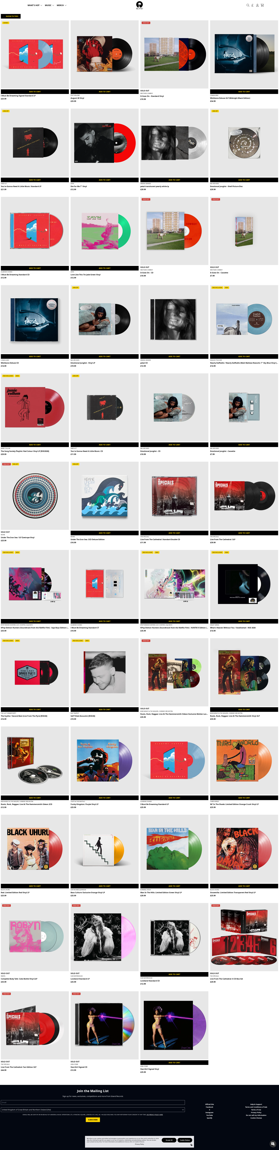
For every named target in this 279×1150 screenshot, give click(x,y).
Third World (214, 801)
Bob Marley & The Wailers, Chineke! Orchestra (156, 711)
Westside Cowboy (146, 93)
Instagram (209, 1112)
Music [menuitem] (48, 5)
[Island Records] (139, 5)
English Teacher (216, 360)
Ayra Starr (74, 1064)
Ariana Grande (145, 184)
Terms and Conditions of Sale (256, 1107)
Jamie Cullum (5, 448)
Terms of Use (256, 1110)
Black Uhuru (5, 890)
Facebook (209, 1107)
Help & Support (256, 1104)
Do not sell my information (256, 1115)
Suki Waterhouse (77, 976)
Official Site (209, 1104)
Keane (3, 535)
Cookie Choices (256, 1118)
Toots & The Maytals (78, 801)
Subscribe (93, 1120)
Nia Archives (214, 184)
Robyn (3, 976)
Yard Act (4, 184)
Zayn (72, 184)
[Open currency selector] (252, 5)
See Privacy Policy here (155, 1115)
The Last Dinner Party (8, 713)
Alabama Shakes (6, 272)
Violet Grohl (214, 625)
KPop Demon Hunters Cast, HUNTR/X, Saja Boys (17, 625)
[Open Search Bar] (247, 5)
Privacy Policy (256, 1112)
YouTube (209, 1115)
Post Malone (75, 95)
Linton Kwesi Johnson (78, 890)
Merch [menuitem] (60, 5)
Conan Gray (214, 95)
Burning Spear (145, 890)
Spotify (209, 1118)
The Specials (144, 537)
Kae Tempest (75, 713)
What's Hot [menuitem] (33, 5)
